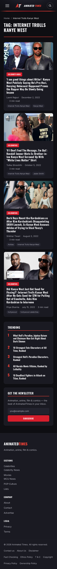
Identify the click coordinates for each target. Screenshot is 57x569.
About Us (21, 550)
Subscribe (28, 418)
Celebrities (13, 145)
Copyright (48, 557)
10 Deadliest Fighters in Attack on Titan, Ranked (29, 377)
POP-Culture (10, 484)
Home (7, 18)
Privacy (8, 526)
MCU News (10, 479)
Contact (8, 508)
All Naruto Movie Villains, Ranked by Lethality (30, 368)
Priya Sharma (12, 307)
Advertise (9, 513)
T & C (38, 557)
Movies (7, 475)
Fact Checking (11, 557)
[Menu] (7, 5)
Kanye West (38, 106)
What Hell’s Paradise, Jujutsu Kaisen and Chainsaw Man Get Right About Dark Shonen (30, 338)
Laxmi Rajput (12, 97)
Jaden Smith (38, 174)
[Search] (50, 6)
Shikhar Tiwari (13, 236)
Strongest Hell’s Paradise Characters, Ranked (30, 358)
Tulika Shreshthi (14, 165)
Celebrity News (14, 74)
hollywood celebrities (29, 312)
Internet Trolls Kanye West (19, 106)
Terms (7, 531)
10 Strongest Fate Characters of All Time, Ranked (30, 349)
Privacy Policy (10, 563)
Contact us (9, 550)
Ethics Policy (26, 557)
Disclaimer (34, 550)
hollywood (12, 312)
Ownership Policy (28, 563)
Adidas (11, 244)
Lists (6, 489)
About (7, 502)
